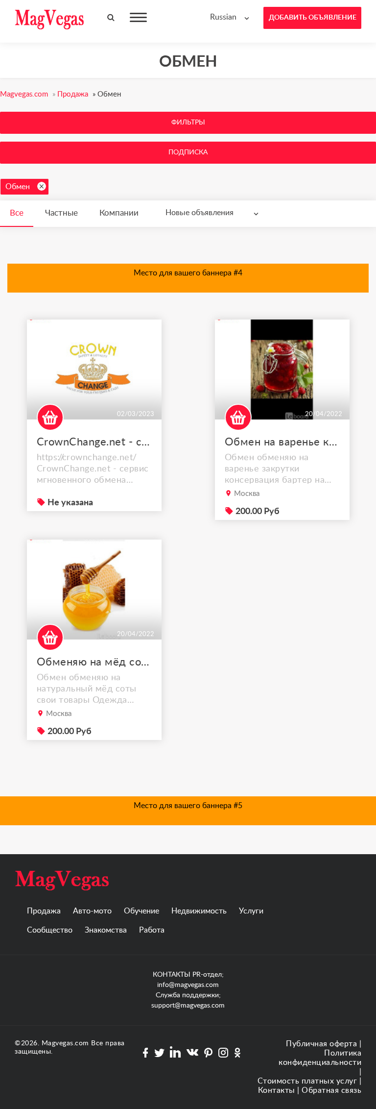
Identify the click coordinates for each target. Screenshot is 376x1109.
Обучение (141, 911)
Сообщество (49, 930)
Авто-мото (92, 911)
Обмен (17, 187)
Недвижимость (199, 911)
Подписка (188, 152)
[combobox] (231, 17)
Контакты (276, 1090)
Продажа (44, 911)
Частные (61, 213)
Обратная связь (331, 1090)
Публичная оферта (321, 1044)
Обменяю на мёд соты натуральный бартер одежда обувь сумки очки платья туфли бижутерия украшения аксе (94, 662)
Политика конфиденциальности (320, 1057)
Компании (119, 213)
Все (17, 213)
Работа (151, 930)
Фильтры (188, 122)
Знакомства (106, 930)
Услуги (251, 911)
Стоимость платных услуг (307, 1081)
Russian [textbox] (223, 17)
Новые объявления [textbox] (199, 213)
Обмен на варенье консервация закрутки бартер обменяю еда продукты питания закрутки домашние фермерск (282, 442)
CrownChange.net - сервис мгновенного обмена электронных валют (94, 442)
